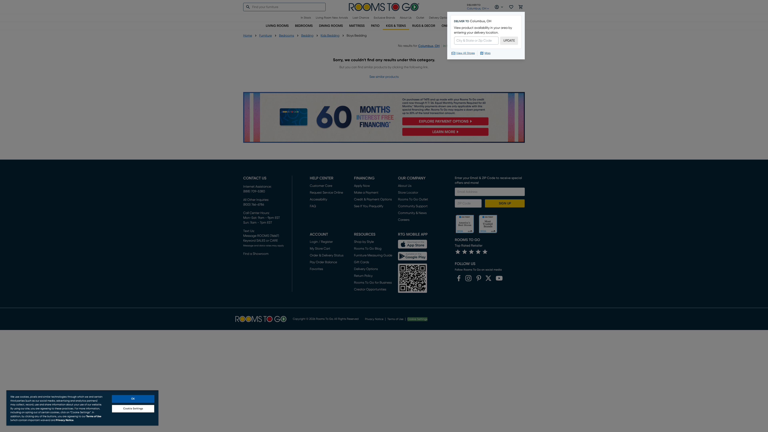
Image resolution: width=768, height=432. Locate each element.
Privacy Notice (65, 420)
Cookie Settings (133, 408)
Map (488, 53)
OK (133, 399)
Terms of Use (93, 416)
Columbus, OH (480, 21)
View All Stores (465, 53)
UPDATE (509, 40)
